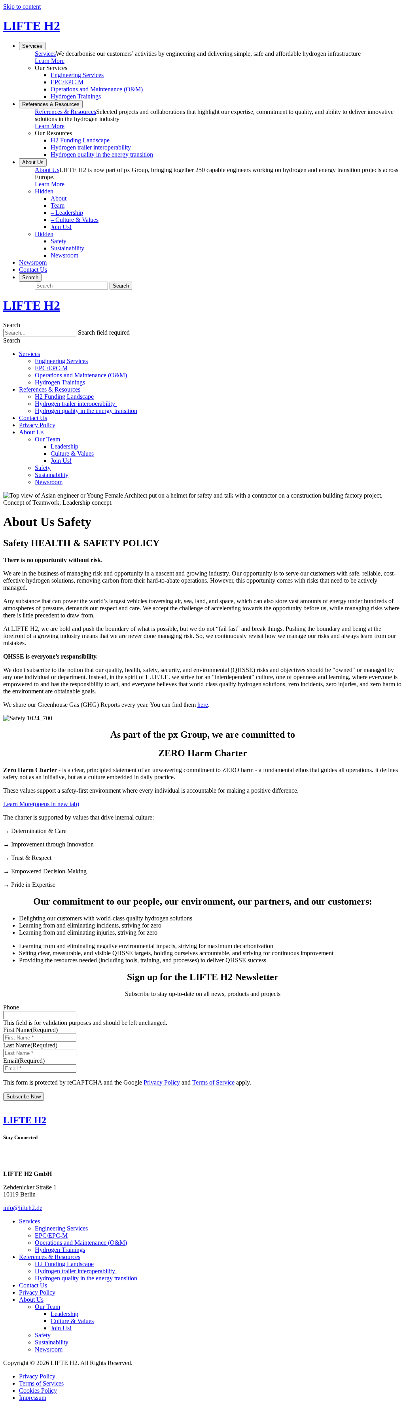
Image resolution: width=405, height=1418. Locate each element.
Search (11, 325)
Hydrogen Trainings (76, 96)
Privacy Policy (37, 425)
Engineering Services (77, 75)
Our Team (47, 439)
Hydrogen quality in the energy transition (102, 154)
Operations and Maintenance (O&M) (97, 89)
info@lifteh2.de (22, 1207)
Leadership (67, 212)
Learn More (49, 60)
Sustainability (67, 248)
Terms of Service (213, 1082)
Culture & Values (74, 219)
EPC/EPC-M (67, 82)
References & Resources (50, 104)
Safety (58, 241)
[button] (11, 340)
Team (57, 205)
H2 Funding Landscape (80, 140)
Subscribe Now (23, 1097)
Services (32, 46)
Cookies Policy (38, 1390)
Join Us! (61, 226)
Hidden (44, 191)
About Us (33, 162)
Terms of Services (41, 1383)
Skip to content (22, 6)
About (58, 198)
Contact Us (33, 269)
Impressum (32, 1397)
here (202, 704)
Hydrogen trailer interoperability (91, 147)
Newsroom (64, 255)
